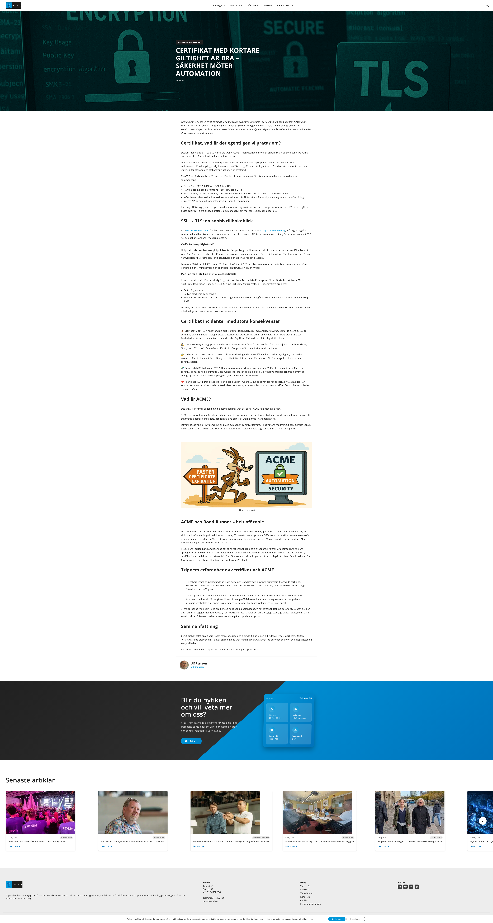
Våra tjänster (306, 893)
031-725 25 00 (275, 718)
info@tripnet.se (299, 718)
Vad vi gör (217, 5)
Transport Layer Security (272, 230)
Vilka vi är (235, 5)
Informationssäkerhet (189, 42)
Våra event (253, 5)
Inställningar (355, 919)
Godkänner (337, 919)
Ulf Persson (199, 663)
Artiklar (268, 5)
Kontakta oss (284, 5)
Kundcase (305, 896)
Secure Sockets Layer (197, 230)
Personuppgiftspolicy (310, 904)
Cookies (304, 900)
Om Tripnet (191, 741)
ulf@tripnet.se (197, 667)
